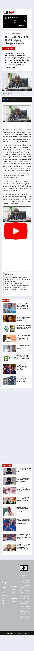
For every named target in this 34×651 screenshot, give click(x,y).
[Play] (15, 231)
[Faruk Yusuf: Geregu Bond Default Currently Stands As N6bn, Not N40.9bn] (9, 487)
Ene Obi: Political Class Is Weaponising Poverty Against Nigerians (23, 480)
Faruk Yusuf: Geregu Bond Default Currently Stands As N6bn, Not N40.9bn (23, 489)
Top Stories (6, 465)
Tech (3, 598)
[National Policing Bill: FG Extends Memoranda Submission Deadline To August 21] (9, 506)
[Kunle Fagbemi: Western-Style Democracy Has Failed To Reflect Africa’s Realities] (9, 533)
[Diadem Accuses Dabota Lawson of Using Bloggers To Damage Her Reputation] (9, 315)
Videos (3, 602)
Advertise (13, 590)
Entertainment (5, 595)
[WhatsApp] (5, 293)
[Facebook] (3, 293)
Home (3, 585)
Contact (3, 603)
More (3, 605)
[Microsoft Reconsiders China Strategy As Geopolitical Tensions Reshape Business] (9, 376)
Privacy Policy (14, 594)
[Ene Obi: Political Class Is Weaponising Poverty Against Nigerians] (9, 477)
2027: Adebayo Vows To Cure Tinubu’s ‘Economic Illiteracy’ (23, 347)
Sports (3, 597)
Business (9, 48)
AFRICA (3, 590)
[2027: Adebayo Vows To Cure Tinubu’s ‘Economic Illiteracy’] (9, 345)
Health (3, 600)
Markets (13, 601)
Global (3, 589)
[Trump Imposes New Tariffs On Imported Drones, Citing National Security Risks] (9, 364)
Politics (3, 593)
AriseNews (18, 33)
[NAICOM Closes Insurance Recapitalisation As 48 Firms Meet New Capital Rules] (9, 355)
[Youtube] (6, 293)
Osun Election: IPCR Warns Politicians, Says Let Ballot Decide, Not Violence (23, 327)
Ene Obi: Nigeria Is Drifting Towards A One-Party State (23, 470)
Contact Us (13, 592)
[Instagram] (4, 293)
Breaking (4, 587)
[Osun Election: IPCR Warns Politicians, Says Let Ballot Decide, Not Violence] (9, 325)
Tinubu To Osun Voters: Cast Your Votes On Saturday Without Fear (22, 499)
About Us (13, 589)
